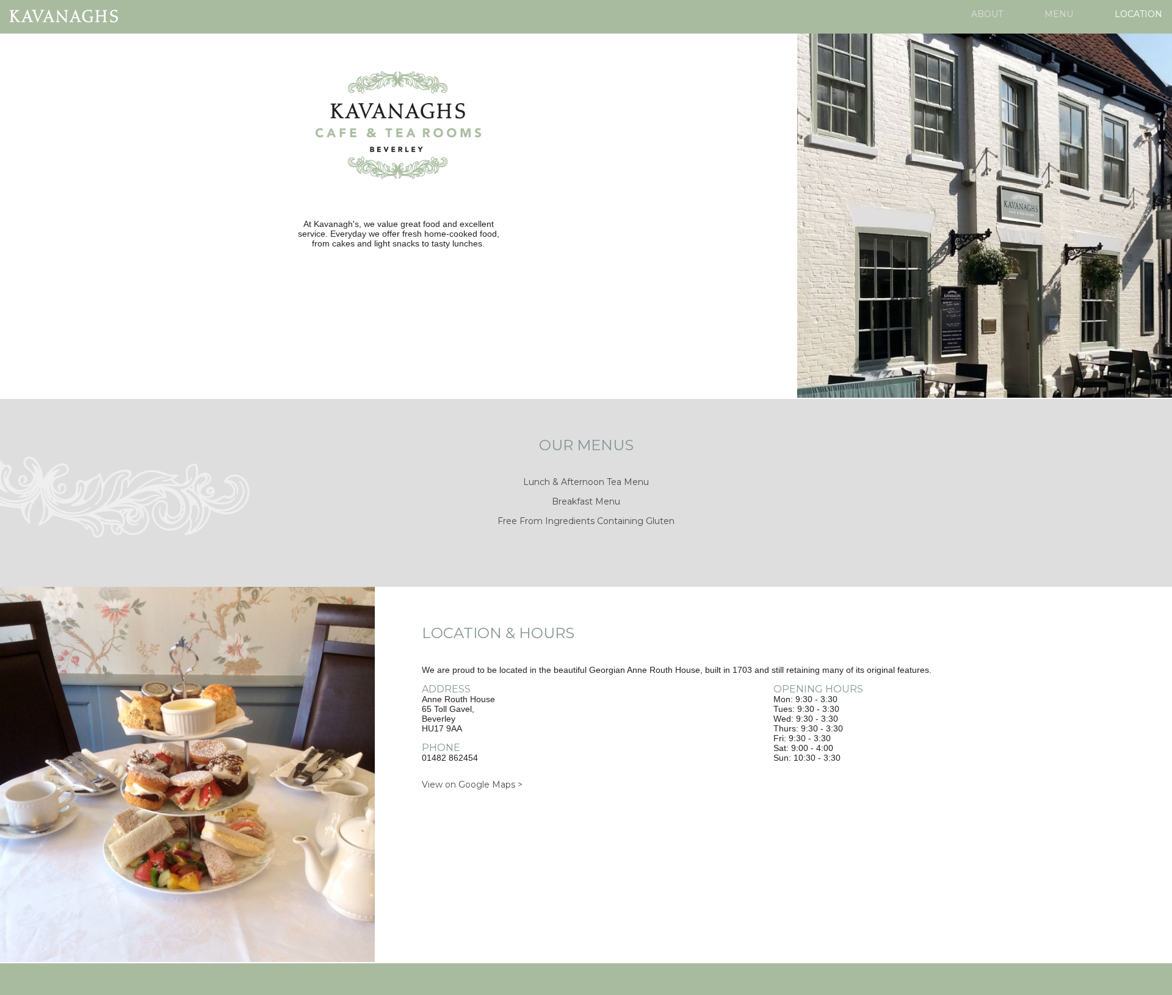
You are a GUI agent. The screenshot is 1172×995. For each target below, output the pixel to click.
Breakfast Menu (586, 501)
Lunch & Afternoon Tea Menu (586, 482)
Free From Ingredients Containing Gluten (586, 521)
